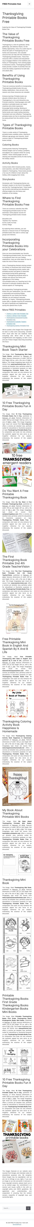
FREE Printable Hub (11, 4)
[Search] (28, 1208)
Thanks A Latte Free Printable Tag (17, 313)
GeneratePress (17, 1224)
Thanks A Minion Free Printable (16, 315)
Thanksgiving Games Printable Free (17, 325)
